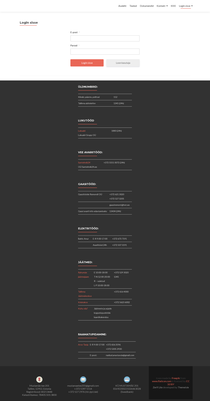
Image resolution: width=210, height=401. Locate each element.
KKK (173, 5)
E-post (75, 32)
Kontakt (161, 5)
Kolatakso (83, 302)
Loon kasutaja (123, 62)
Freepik (176, 378)
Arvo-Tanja (83, 344)
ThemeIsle (183, 387)
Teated (133, 5)
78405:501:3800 (48, 394)
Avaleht (122, 5)
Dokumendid (147, 5)
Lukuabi (81, 130)
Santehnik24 (84, 162)
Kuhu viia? (83, 308)
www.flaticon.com (161, 381)
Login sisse (184, 5)
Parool (74, 45)
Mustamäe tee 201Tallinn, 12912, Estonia (39, 387)
